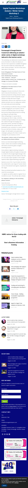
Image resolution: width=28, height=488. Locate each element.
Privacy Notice (12, 406)
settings (16, 482)
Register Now (5, 191)
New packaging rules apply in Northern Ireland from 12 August (18, 268)
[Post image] (5, 260)
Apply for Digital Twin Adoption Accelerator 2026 (18, 304)
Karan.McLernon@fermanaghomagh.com (13, 186)
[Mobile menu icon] (2, 2)
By (18, 199)
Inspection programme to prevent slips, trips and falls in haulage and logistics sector (19, 277)
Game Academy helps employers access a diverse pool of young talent (18, 259)
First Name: (4, 389)
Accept (4, 485)
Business (5, 28)
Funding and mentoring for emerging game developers (18, 286)
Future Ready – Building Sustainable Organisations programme (17, 295)
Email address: (4, 394)
